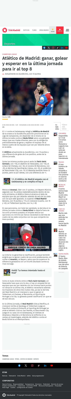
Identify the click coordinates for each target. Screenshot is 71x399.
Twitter (49, 48)
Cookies (12, 387)
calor (61, 229)
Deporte (36, 359)
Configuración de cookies (25, 387)
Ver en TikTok (39, 365)
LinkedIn (62, 48)
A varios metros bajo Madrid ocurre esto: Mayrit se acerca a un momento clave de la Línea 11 (55, 185)
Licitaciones (21, 386)
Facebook (44, 48)
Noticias (26, 30)
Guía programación (38, 376)
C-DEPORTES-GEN (35, 40)
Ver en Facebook (19, 365)
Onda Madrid (44, 30)
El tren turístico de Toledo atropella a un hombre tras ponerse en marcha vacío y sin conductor (55, 163)
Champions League (9, 54)
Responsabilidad (18, 384)
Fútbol (17, 359)
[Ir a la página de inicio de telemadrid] (11, 30)
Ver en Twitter (26, 365)
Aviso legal (5, 387)
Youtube (66, 48)
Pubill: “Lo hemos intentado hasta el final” (7, 272)
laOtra (29, 376)
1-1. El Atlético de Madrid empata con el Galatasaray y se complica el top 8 (7, 181)
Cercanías (62, 133)
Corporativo (8, 381)
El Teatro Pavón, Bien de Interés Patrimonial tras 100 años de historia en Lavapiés (55, 254)
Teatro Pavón (63, 254)
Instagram (53, 48)
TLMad (34, 30)
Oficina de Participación (46, 386)
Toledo (61, 162)
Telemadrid (12, 376)
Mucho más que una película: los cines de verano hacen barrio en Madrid (55, 210)
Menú (67, 30)
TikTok (57, 48)
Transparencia (29, 384)
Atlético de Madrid (26, 359)
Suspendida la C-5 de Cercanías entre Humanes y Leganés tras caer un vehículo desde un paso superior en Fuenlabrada (55, 134)
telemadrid (8, 395)
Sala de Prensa (7, 384)
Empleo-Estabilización (9, 386)
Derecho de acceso (57, 384)
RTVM (4, 372)
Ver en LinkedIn (45, 365)
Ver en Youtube (52, 365)
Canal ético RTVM (31, 386)
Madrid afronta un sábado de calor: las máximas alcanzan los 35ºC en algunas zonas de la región (55, 230)
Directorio (38, 384)
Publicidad (46, 384)
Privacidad (58, 386)
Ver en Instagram (32, 365)
